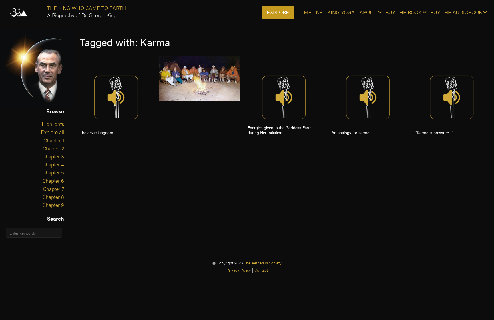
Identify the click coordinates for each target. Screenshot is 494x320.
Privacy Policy (238, 270)
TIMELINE (311, 12)
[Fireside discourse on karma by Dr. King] (200, 78)
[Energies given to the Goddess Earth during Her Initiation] (284, 97)
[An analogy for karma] (368, 97)
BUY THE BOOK (403, 12)
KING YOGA (341, 12)
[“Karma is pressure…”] (452, 97)
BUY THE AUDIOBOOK (456, 12)
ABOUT (368, 12)
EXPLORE (278, 12)
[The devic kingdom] (116, 97)
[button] (380, 12)
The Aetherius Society (263, 263)
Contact (261, 270)
